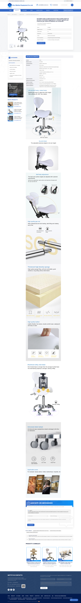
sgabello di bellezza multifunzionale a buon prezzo (40, 530)
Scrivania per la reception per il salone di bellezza (15, 76)
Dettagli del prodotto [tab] (32, 56)
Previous (24, 557)
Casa (10, 10)
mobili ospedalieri (14, 14)
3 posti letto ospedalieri (13, 599)
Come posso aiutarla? (13, 87)
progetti (48, 10)
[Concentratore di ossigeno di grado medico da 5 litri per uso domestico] (65, 554)
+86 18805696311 (55, 5)
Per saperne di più (17, 106)
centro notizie (39, 10)
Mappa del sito (47, 596)
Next (75, 557)
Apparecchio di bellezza (13, 67)
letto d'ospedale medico (21, 599)
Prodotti (17, 10)
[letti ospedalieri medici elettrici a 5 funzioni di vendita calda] (33, 554)
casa (9, 596)
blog (42, 596)
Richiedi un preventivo (67, 10)
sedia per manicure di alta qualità (55, 530)
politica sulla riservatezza (60, 596)
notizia (26, 596)
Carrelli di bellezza (12, 69)
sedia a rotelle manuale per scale (31, 599)
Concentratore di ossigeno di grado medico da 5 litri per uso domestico (65, 563)
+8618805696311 (18, 586)
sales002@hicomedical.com (43, 5)
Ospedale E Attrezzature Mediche (14, 60)
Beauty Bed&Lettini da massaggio (15, 65)
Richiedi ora (40, 43)
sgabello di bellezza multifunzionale (32, 532)
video (31, 10)
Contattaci (55, 10)
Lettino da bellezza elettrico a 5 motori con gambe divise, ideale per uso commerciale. (18, 117)
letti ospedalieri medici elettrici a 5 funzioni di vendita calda (34, 563)
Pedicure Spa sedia (13, 71)
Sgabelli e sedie (21, 14)
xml (52, 596)
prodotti (13, 596)
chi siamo (25, 10)
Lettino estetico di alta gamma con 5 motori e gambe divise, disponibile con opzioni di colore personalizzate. (18, 103)
